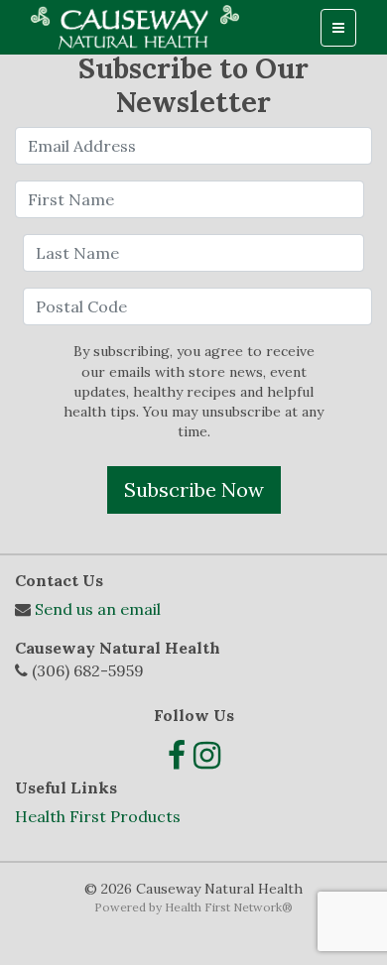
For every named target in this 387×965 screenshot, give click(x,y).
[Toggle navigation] (338, 28)
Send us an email (98, 609)
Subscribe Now (194, 489)
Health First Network (223, 907)
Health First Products (98, 816)
